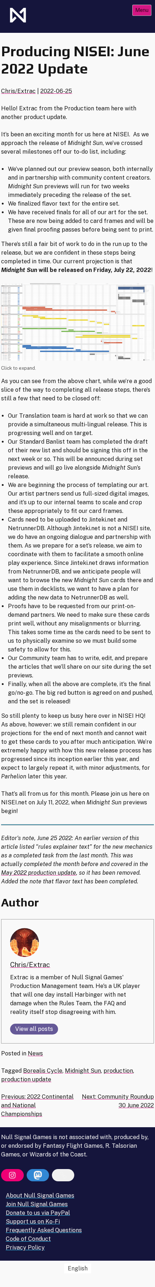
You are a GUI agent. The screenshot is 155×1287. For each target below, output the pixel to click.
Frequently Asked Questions (44, 1230)
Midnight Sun (83, 1070)
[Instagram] (12, 1175)
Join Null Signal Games (37, 1204)
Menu (142, 10)
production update (26, 1079)
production (118, 1070)
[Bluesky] (63, 1175)
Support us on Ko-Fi (33, 1221)
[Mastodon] (38, 1175)
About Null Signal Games (40, 1195)
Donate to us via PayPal (38, 1212)
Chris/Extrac (18, 91)
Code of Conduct (28, 1238)
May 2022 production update (38, 872)
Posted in (14, 1053)
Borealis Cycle (42, 1070)
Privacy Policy (25, 1247)
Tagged (12, 1070)
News (35, 1053)
